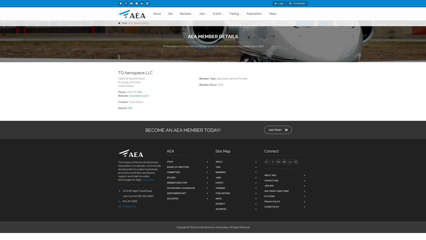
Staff (170, 161)
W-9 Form (269, 196)
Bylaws (171, 177)
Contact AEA (271, 180)
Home (124, 23)
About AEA (270, 175)
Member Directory (177, 183)
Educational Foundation (181, 188)
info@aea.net (129, 206)
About (157, 13)
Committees (173, 172)
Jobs (202, 13)
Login (281, 3)
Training (234, 13)
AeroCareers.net (176, 193)
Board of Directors (178, 167)
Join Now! (275, 130)
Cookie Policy (271, 207)
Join (170, 13)
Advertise (221, 209)
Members (185, 13)
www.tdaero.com (138, 95)
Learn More (148, 179)
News (272, 13)
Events (217, 13)
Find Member (299, 3)
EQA (130, 108)
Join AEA (269, 185)
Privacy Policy (272, 201)
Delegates (173, 198)
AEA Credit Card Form (276, 191)
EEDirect (220, 203)
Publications (254, 13)
